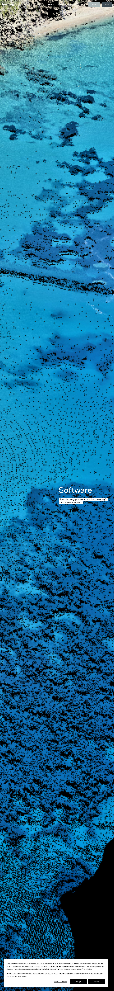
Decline (96, 982)
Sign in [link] (107, 4)
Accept (78, 982)
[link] (10, 4)
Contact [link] (94, 4)
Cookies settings (60, 982)
